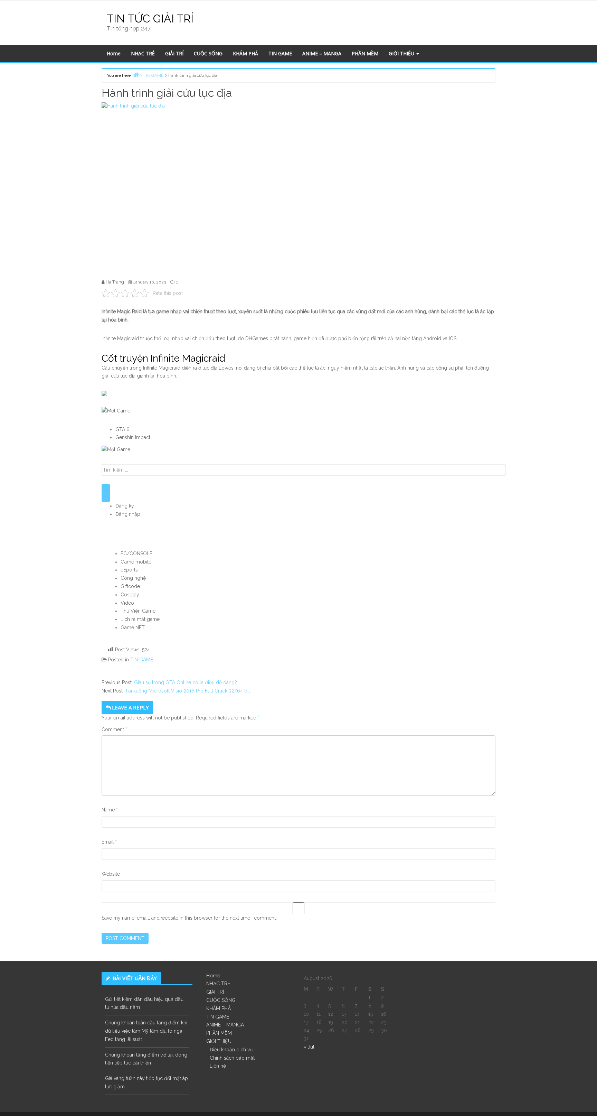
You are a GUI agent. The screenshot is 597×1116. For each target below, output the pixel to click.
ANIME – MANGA (321, 53)
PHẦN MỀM (365, 53)
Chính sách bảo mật (232, 1058)
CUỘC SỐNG (208, 53)
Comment (114, 729)
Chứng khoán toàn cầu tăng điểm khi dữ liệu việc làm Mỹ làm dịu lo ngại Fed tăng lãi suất (146, 1031)
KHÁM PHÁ (245, 53)
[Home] (136, 74)
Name (110, 809)
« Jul (309, 1047)
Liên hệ (218, 1066)
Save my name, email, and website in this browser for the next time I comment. (189, 918)
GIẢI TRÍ (174, 53)
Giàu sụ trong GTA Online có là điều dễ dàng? (185, 682)
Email (109, 842)
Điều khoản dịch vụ (231, 1049)
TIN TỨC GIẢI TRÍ (150, 18)
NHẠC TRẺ (143, 53)
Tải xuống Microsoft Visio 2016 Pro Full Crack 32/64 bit (187, 691)
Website (111, 874)
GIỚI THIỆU (402, 53)
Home (114, 53)
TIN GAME (280, 53)
